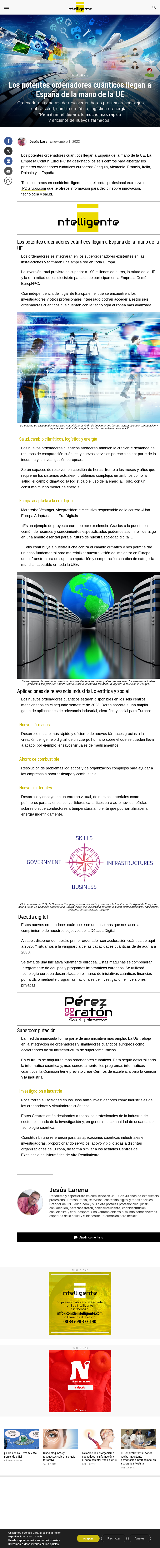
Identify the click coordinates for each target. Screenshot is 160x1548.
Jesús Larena (40, 141)
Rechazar (114, 1538)
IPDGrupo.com (33, 188)
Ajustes (140, 1538)
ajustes (54, 1544)
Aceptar (88, 1538)
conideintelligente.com (72, 183)
